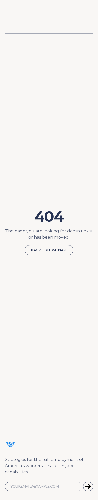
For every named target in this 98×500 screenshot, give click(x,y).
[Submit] (88, 486)
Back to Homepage (49, 250)
